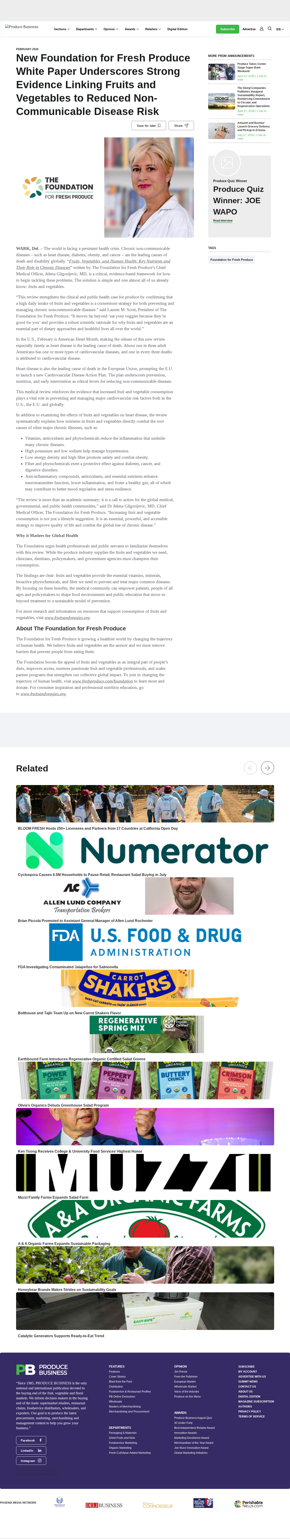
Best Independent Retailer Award (194, 1427)
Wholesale (115, 1401)
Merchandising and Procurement (129, 1411)
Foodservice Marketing (123, 1442)
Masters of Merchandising (125, 1406)
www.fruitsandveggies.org (67, 617)
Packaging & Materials (123, 1432)
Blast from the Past (120, 1381)
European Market (185, 1381)
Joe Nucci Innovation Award (191, 1447)
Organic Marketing (120, 1447)
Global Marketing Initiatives (191, 1452)
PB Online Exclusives (122, 1396)
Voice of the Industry (186, 1391)
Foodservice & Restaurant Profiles (130, 1391)
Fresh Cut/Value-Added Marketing (130, 1452)
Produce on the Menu (187, 1396)
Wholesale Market (185, 1386)
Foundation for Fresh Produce (231, 259)
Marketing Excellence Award (191, 1437)
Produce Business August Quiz (193, 1417)
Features (114, 1371)
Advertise (249, 29)
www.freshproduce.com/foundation (102, 681)
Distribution (116, 1386)
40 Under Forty (183, 1422)
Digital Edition (177, 29)
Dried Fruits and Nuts (122, 1437)
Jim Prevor (180, 1371)
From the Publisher (186, 1376)
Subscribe (227, 29)
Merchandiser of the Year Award (193, 1442)
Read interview (222, 220)
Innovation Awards (185, 1432)
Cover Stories (117, 1376)
